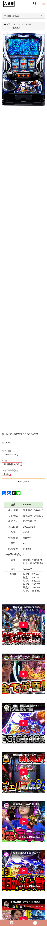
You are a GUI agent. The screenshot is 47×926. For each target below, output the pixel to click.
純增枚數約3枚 (12, 464)
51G (6, 474)
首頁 (8, 24)
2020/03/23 (10, 454)
